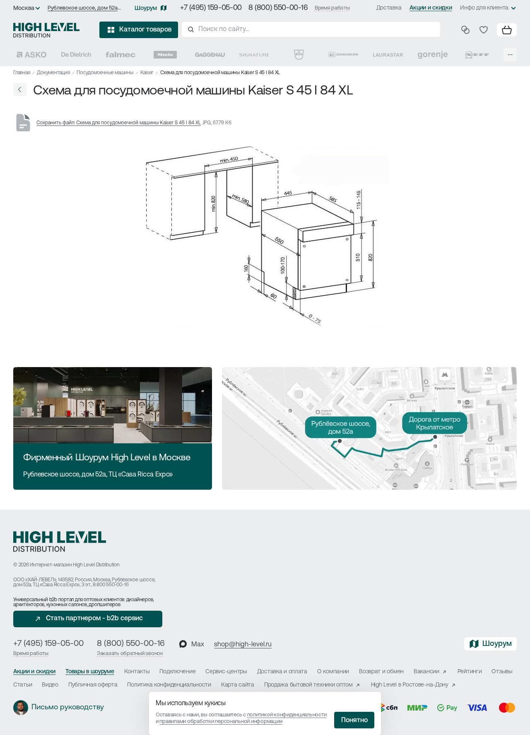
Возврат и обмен (381, 672)
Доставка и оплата (282, 672)
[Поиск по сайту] (311, 29)
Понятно (354, 720)
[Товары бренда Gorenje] (432, 54)
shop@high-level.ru (243, 644)
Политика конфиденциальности (169, 685)
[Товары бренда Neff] (477, 54)
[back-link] (19, 89)
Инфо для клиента (484, 8)
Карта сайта (237, 685)
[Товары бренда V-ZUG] (299, 54)
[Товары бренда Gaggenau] (210, 54)
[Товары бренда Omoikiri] (343, 54)
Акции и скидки (431, 8)
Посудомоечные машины (105, 72)
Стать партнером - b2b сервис (94, 618)
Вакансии (426, 672)
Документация (53, 72)
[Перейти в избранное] (484, 30)
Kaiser (147, 72)
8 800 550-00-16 (110, 585)
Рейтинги (470, 672)
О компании (333, 672)
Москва (23, 8)
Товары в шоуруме (89, 672)
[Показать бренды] (510, 54)
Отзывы (501, 672)
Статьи (22, 685)
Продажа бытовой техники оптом (308, 685)
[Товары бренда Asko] (31, 54)
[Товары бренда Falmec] (120, 54)
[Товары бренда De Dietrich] (76, 54)
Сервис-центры (226, 672)
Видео (50, 685)
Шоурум (146, 8)
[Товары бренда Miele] (165, 54)
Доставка (389, 8)
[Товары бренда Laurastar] (388, 54)
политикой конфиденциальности (287, 715)
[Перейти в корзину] (507, 29)
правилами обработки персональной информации (220, 721)
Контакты (137, 672)
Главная (21, 72)
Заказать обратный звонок (130, 653)
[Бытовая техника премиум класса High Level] (46, 30)
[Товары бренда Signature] (254, 54)
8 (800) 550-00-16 (278, 8)
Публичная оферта (93, 685)
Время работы (332, 8)
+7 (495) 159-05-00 (211, 8)
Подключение (177, 672)
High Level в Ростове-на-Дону (409, 685)
